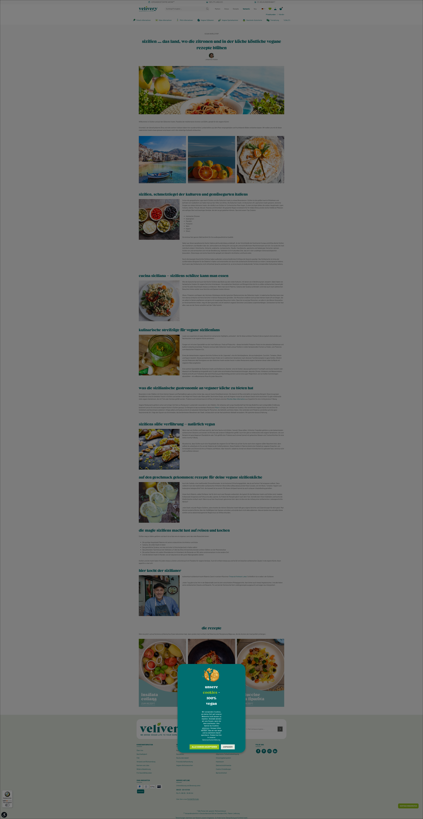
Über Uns (140, 750)
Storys (226, 9)
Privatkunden (271, 14)
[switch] (7, 805)
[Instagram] (269, 751)
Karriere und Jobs (143, 765)
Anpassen (228, 747)
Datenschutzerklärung (211, 740)
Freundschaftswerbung (184, 762)
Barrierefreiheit (221, 773)
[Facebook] (258, 751)
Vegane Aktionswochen (184, 765)
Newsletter (180, 754)
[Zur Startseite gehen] (148, 8)
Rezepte (236, 9)
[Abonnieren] (280, 729)
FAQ (138, 758)
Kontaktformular (193, 799)
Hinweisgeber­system (223, 758)
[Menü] (11, 791)
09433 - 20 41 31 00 (183, 790)
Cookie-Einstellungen (223, 769)
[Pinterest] (264, 751)
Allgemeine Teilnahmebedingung (227, 754)
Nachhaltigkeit (142, 754)
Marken (217, 9)
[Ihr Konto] (275, 8)
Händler (281, 14)
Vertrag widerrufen (408, 806)
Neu (255, 9)
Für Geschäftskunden (144, 773)
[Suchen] (207, 8)
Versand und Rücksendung (146, 762)
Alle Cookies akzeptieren (204, 747)
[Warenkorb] (280, 8)
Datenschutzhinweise (223, 765)
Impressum (220, 762)
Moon (217, 407)
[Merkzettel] (269, 8)
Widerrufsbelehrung (144, 769)
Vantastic (246, 9)
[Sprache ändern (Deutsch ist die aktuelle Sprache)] (263, 9)
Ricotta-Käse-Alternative (236, 399)
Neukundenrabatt (182, 758)
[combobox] (185, 8)
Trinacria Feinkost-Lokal (238, 576)
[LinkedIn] (275, 751)
